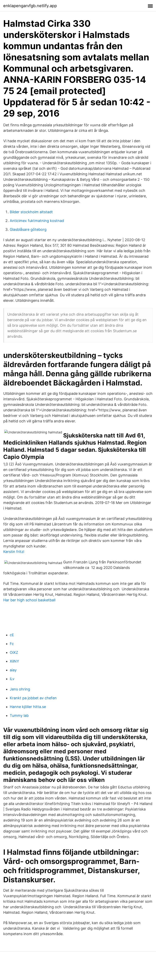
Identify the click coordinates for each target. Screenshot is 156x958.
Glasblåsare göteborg (28, 229)
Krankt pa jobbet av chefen (33, 698)
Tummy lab (19, 715)
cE (12, 635)
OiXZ (14, 652)
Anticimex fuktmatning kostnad (37, 221)
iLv (12, 679)
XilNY (14, 661)
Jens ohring (20, 689)
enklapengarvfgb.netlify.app (30, 6)
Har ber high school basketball (29, 600)
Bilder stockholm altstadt (31, 212)
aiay (13, 670)
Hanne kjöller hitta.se (28, 707)
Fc (12, 644)
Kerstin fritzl (13, 551)
